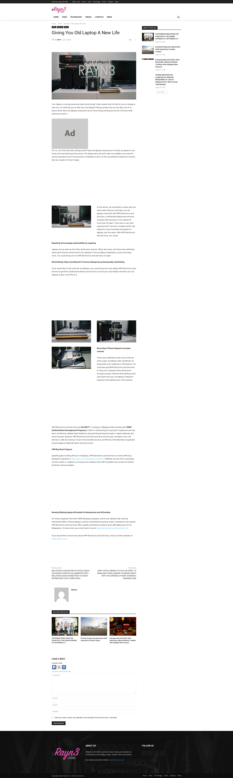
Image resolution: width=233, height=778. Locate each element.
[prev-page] (53, 648)
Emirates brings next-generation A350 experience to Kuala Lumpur (167, 49)
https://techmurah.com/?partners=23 (112, 528)
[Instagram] (173, 1)
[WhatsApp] (85, 46)
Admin (59, 40)
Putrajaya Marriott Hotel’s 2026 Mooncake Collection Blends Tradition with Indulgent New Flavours (123, 640)
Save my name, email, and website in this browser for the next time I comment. (86, 717)
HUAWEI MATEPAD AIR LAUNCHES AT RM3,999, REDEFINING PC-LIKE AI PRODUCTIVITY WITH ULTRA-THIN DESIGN (166, 79)
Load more (161, 92)
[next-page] (57, 648)
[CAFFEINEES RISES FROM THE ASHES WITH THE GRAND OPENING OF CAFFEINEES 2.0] (65, 626)
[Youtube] (180, 1)
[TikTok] (176, 1)
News (66, 27)
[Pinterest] (79, 46)
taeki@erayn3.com (116, 760)
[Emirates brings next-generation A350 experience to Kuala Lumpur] (94, 626)
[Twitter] (74, 46)
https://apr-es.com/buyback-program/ (87, 459)
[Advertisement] (94, 183)
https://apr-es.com (59, 539)
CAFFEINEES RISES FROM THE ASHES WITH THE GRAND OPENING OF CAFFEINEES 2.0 (64, 640)
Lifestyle (60, 27)
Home (54, 24)
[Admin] (53, 39)
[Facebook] (169, 1)
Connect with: (57, 663)
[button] (178, 17)
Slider (60, 24)
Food (53, 634)
